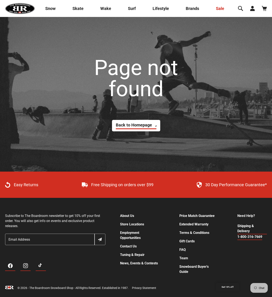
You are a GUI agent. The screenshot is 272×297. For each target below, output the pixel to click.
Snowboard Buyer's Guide (194, 269)
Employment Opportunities (130, 235)
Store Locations (132, 224)
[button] (240, 8)
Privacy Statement (144, 288)
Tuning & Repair (132, 255)
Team (183, 258)
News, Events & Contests (139, 263)
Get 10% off (228, 287)
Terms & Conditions (194, 233)
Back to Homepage (134, 125)
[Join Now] (99, 239)
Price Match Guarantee (197, 216)
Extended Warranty (193, 224)
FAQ (182, 250)
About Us (127, 216)
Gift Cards (187, 241)
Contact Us (128, 246)
